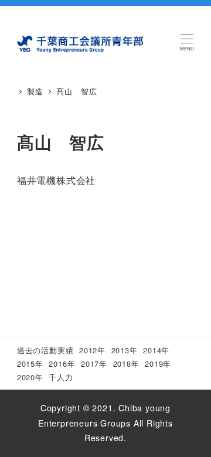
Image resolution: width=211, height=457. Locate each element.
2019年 (158, 363)
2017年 (94, 363)
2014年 (156, 350)
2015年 (30, 363)
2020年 (30, 377)
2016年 (62, 363)
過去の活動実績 (45, 350)
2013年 (124, 350)
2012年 (92, 350)
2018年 (126, 363)
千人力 (61, 377)
